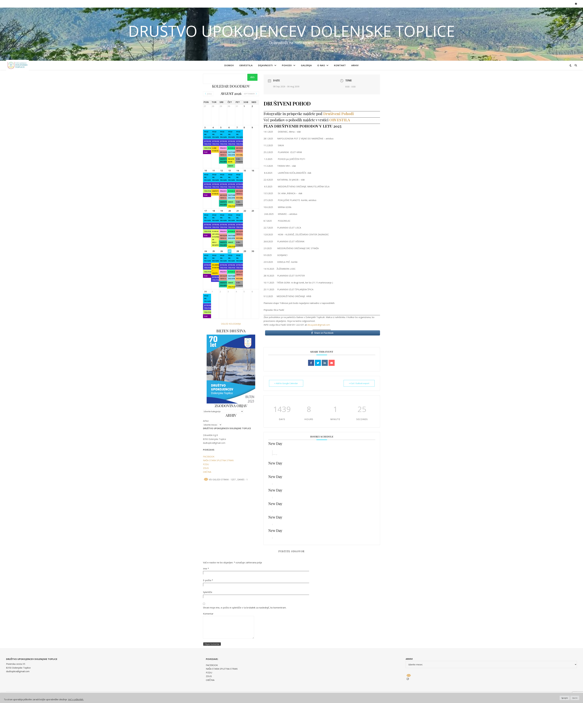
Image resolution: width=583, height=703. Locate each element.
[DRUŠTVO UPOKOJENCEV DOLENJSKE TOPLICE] (17, 65)
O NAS (321, 65)
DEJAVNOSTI (265, 65)
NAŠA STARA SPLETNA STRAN (218, 460)
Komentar (208, 613)
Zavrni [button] (574, 698)
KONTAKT (340, 65)
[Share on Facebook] (311, 363)
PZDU (206, 464)
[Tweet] (318, 363)
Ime (206, 568)
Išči (252, 77)
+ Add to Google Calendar (286, 383)
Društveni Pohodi (338, 113)
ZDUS (206, 468)
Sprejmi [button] (564, 698)
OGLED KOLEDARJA (231, 323)
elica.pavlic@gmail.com (318, 324)
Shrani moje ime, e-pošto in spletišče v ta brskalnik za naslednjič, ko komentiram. (244, 607)
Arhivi (206, 420)
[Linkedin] (325, 363)
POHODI (287, 65)
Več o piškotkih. (76, 699)
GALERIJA (306, 65)
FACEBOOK (208, 456)
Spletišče (207, 592)
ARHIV (355, 65)
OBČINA (207, 471)
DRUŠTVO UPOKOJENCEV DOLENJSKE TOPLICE (291, 30)
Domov (229, 65)
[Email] (332, 363)
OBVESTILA (246, 65)
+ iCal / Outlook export (359, 383)
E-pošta (208, 580)
